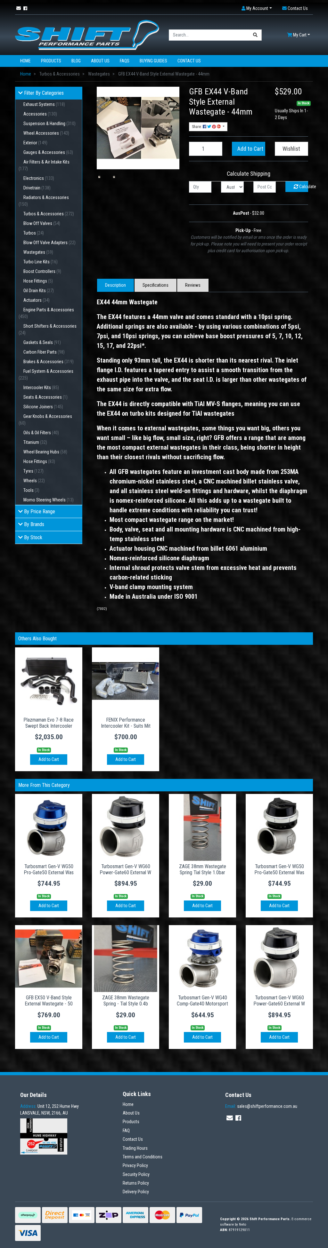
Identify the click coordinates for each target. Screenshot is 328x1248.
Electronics (38, 178)
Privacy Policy (135, 1165)
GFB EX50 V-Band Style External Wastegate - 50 (49, 1001)
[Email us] (18, 8)
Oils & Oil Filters (41, 432)
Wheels (34, 480)
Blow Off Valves (41, 223)
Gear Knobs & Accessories (45, 420)
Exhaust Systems (44, 104)
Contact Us (189, 60)
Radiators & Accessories (44, 201)
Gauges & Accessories (48, 152)
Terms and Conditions (142, 1156)
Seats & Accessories (45, 397)
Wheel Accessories (46, 133)
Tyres (33, 471)
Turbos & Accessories (48, 213)
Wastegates (38, 252)
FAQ (126, 1130)
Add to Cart (250, 149)
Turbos (33, 233)
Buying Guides (153, 60)
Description (115, 285)
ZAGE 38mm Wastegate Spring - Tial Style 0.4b (125, 1001)
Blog (76, 60)
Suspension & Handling (49, 123)
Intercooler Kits (41, 387)
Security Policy (136, 1174)
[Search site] (255, 35)
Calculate (303, 186)
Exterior (35, 142)
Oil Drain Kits (38, 290)
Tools (31, 490)
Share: (197, 126)
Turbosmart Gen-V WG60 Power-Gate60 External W (125, 869)
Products (51, 60)
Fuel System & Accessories (46, 374)
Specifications (155, 285)
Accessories (40, 113)
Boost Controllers (42, 271)
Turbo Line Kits (40, 261)
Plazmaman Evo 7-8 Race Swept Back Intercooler (49, 723)
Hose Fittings (38, 281)
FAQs (124, 60)
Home (25, 60)
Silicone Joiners (43, 406)
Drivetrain (37, 187)
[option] (99, 177)
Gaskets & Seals (42, 342)
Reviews (193, 285)
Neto (242, 1224)
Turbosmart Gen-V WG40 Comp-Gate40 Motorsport (202, 1001)
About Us (100, 60)
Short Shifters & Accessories (48, 329)
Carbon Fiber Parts (44, 352)
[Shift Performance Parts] (87, 34)
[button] (256, 8)
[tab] (115, 285)
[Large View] (99, 177)
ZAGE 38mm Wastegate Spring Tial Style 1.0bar (202, 869)
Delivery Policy (136, 1191)
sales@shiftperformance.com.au (261, 1106)
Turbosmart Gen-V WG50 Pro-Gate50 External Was (49, 869)
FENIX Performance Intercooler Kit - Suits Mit (126, 723)
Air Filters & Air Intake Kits (44, 165)
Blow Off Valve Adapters (49, 242)
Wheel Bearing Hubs (45, 451)
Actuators (36, 300)
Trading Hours (135, 1148)
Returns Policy (136, 1183)
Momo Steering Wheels (48, 499)
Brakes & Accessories (48, 361)
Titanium (35, 442)
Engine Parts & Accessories (46, 313)
